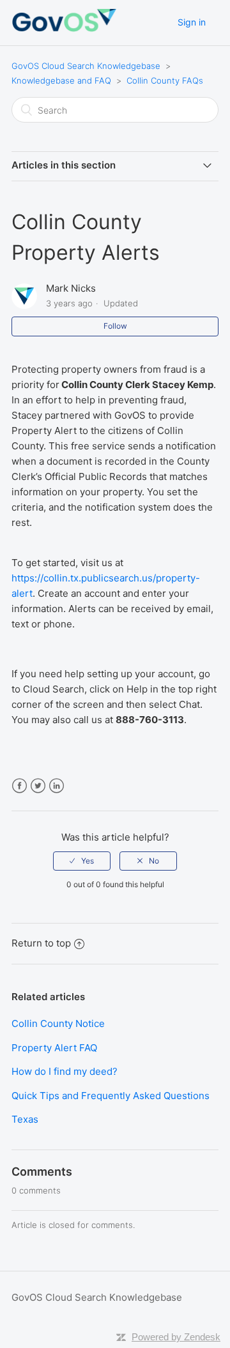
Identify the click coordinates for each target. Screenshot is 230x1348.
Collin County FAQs (164, 80)
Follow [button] (115, 326)
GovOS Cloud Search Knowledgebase (86, 66)
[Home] (64, 29)
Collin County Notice (58, 1023)
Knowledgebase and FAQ (61, 80)
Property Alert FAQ (54, 1048)
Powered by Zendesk (176, 1336)
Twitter (38, 786)
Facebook (19, 786)
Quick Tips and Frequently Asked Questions (111, 1096)
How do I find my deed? (65, 1071)
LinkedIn (57, 786)
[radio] (82, 861)
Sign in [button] (192, 22)
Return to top (41, 943)
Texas (25, 1119)
